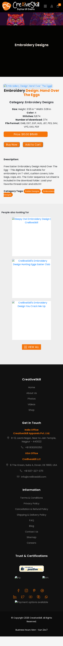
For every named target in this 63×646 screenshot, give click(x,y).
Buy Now (11, 144)
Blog (31, 526)
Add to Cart (33, 144)
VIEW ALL (33, 347)
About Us (31, 393)
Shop (31, 410)
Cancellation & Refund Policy (31, 509)
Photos (32, 398)
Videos (31, 404)
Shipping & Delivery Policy (31, 515)
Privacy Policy (31, 503)
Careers (31, 543)
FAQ (31, 520)
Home (31, 387)
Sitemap (31, 537)
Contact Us (31, 531)
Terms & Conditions (31, 497)
